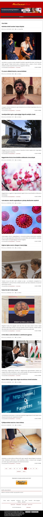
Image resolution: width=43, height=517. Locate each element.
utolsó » (24, 471)
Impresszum (13, 504)
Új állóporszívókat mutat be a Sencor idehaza (13, 422)
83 (22, 468)
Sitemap (19, 501)
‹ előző (10, 468)
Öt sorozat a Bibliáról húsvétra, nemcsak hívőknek (14, 71)
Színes (26, 500)
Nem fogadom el (35, 511)
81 (17, 468)
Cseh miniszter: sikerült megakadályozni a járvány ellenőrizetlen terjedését (20, 200)
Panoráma (30, 500)
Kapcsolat (23, 501)
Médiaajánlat (18, 504)
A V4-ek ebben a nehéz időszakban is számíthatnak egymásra (17, 335)
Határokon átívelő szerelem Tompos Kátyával (13, 26)
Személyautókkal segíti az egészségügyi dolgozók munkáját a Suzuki (18, 114)
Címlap (4, 500)
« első (6, 468)
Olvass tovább (38, 67)
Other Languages (37, 500)
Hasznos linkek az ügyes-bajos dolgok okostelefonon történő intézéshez (19, 379)
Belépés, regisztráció (6, 490)
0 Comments (18, 67)
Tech (23, 500)
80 (14, 468)
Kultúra (8, 500)
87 (33, 468)
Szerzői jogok (24, 504)
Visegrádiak (13, 500)
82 (19, 468)
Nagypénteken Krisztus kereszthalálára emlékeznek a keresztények (18, 157)
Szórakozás (18, 500)
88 (36, 468)
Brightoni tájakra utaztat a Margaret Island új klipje (14, 245)
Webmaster (28, 507)
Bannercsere (30, 504)
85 (28, 468)
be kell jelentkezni (11, 67)
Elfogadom (28, 511)
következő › (19, 471)
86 (30, 468)
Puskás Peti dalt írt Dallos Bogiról (10, 290)
